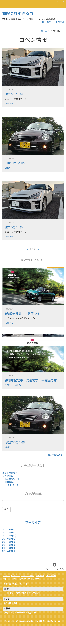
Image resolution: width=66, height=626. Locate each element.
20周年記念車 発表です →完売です (31, 380)
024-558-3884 (10, 603)
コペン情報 (51, 575)
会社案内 (40, 575)
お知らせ (15, 575)
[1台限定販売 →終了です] (33, 286)
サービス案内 (27, 575)
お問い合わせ (9, 579)
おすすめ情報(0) (10, 473)
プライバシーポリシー (28, 579)
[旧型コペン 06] (33, 415)
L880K (7, 168)
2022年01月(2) (9, 548)
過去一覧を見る (55, 455)
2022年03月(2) (9, 542)
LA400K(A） (10, 103)
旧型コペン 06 (15, 442)
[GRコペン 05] (33, 200)
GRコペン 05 (14, 227)
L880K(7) (9, 482)
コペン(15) (7, 476)
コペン (8, 385)
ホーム (44, 31)
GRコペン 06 (14, 94)
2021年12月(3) (9, 551)
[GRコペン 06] (33, 67)
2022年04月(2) (9, 539)
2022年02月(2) (9, 545)
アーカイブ (33, 522)
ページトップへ (54, 569)
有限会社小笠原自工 (19, 13)
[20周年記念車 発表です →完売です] (33, 353)
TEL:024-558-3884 (53, 22)
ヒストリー (18, 385)
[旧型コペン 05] (33, 136)
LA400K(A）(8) (12, 479)
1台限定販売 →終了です (22, 313)
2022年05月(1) (9, 536)
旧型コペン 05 (15, 162)
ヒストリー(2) (12, 485)
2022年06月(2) (9, 532)
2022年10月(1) (9, 529)
